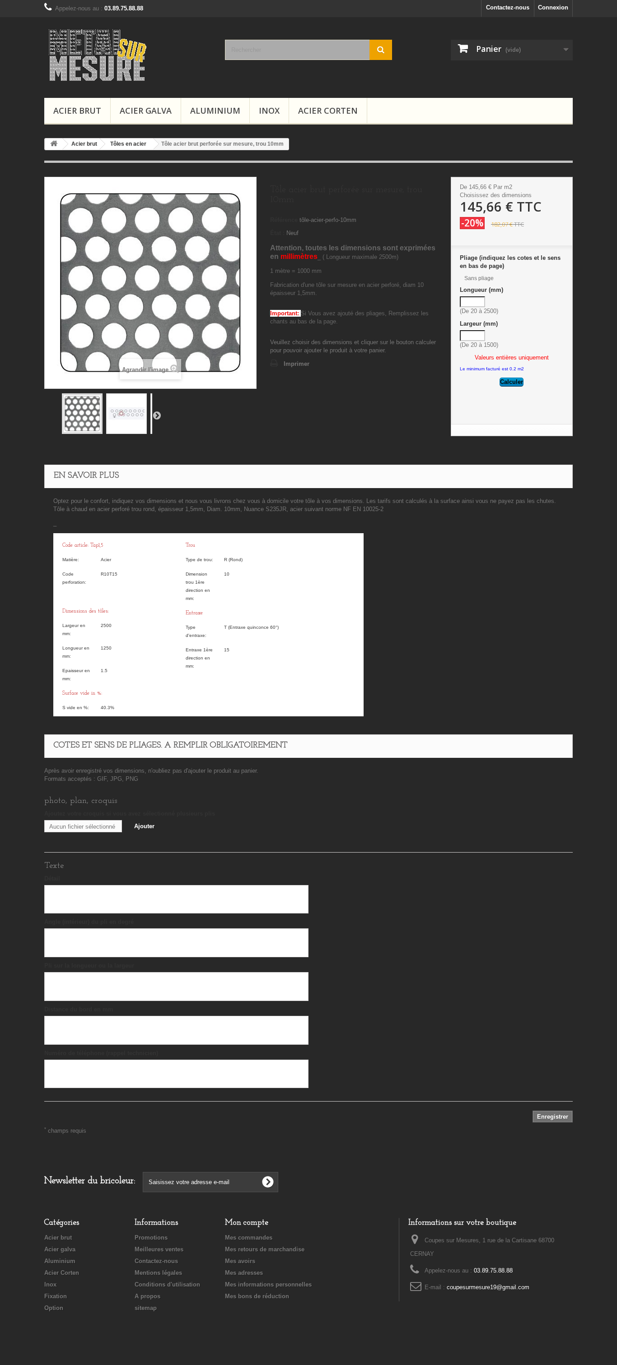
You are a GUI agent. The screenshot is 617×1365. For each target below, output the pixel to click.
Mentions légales (158, 1272)
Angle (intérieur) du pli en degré (89, 921)
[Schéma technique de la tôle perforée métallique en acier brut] (126, 413)
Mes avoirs (240, 1261)
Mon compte (246, 1223)
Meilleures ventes (159, 1249)
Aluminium (215, 110)
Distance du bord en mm (78, 1009)
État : (277, 233)
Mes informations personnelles (268, 1284)
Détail (52, 878)
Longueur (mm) (482, 289)
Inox (269, 110)
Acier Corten (328, 110)
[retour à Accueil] (53, 144)
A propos (147, 1296)
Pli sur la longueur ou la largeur (89, 965)
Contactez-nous (507, 7)
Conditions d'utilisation (167, 1284)
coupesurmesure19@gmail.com (488, 1287)
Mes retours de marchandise (264, 1249)
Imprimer (296, 363)
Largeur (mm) (480, 323)
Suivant (156, 415)
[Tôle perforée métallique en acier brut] (82, 413)
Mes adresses (244, 1272)
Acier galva (146, 110)
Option (53, 1308)
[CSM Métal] (127, 55)
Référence (284, 220)
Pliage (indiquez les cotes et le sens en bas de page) (510, 261)
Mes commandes (248, 1237)
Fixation (55, 1296)
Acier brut (77, 110)
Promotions (151, 1237)
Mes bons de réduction (257, 1296)
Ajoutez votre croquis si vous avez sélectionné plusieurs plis (129, 813)
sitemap (146, 1308)
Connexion (553, 7)
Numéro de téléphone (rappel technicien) (101, 1053)
